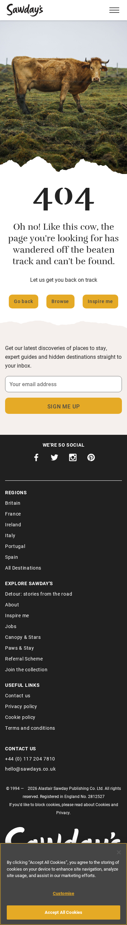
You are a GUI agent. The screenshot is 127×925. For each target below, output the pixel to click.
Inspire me (100, 301)
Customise (63, 893)
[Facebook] (36, 459)
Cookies (103, 804)
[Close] (118, 852)
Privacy (63, 812)
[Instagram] (73, 459)
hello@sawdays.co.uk (30, 769)
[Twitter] (54, 459)
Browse (60, 301)
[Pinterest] (91, 459)
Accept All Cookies (63, 912)
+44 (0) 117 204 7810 (30, 758)
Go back (23, 301)
